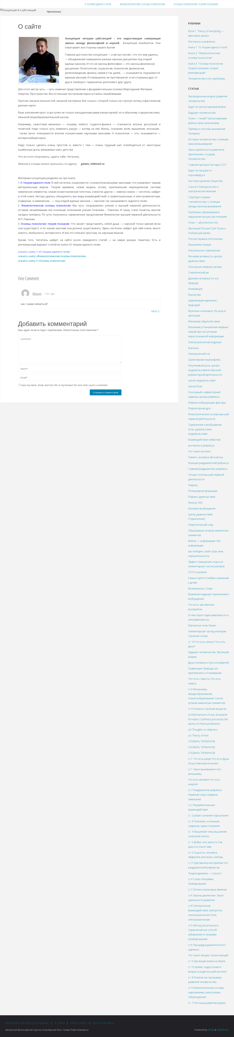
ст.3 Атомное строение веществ (207, 709)
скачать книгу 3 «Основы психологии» (42, 261)
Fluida (210, 1029)
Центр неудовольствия (201, 380)
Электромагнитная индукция (204, 342)
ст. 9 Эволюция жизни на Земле (206, 961)
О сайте (59, 1023)
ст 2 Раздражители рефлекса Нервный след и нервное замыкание (205, 794)
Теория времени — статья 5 (205, 873)
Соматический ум (198, 272)
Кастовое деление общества (205, 181)
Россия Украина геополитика (205, 239)
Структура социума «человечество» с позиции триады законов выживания (204, 201)
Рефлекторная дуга (199, 408)
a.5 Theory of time (198, 735)
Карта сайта (78, 1023)
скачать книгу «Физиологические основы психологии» (52, 256)
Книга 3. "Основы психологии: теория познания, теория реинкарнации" (205, 68)
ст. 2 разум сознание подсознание (208, 815)
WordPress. (223, 1029)
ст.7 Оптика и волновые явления (207, 889)
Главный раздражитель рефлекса (207, 469)
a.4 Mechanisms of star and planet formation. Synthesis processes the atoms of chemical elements (208, 719)
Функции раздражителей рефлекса (208, 463)
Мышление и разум (199, 244)
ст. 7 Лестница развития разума (206, 1003)
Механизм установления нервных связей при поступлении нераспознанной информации (208, 331)
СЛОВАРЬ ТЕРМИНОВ (201, 741)
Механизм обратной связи (204, 321)
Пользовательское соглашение (27, 1023)
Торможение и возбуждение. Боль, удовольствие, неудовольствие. (205, 429)
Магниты (193, 348)
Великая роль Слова (200, 588)
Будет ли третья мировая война (207, 107)
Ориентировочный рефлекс (204, 359)
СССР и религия (197, 572)
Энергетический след (200, 524)
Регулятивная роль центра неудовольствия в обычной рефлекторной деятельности (205, 370)
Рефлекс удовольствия (201, 497)
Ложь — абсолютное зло (203, 222)
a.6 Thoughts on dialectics (202, 729)
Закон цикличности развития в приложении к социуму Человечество (206, 154)
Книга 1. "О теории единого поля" (208, 47)
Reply (155, 311)
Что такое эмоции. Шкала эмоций (208, 955)
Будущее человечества (202, 112)
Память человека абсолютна (205, 457)
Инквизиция (195, 289)
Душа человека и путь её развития (208, 662)
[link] (225, 4)
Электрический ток (199, 354)
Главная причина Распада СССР (207, 164)
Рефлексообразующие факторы (207, 402)
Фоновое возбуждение (202, 508)
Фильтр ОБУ (195, 502)
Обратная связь (103, 1023)
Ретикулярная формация (202, 491)
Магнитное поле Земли (202, 625)
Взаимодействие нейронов (204, 439)
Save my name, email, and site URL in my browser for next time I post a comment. (64, 385)
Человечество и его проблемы (206, 78)
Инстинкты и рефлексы (201, 41)
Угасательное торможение (204, 250)
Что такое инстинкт (199, 451)
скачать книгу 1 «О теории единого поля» (44, 251)
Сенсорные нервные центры (205, 267)
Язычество (194, 294)
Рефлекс (193, 485)
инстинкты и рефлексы (201, 445)
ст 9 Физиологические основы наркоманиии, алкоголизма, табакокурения (206, 992)
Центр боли (195, 386)
